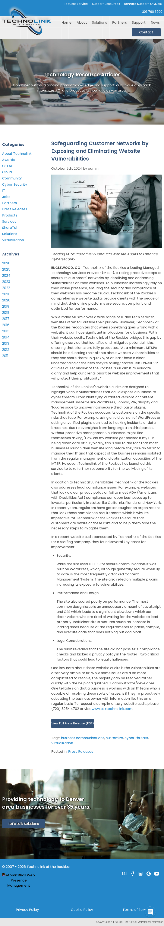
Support (139, 22)
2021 (5, 294)
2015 (5, 331)
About (82, 22)
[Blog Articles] (124, 873)
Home (67, 22)
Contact (146, 32)
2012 (5, 349)
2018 (5, 312)
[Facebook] (132, 873)
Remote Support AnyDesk (143, 4)
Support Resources (106, 4)
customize (114, 737)
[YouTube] (156, 873)
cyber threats (136, 737)
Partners (119, 22)
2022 (6, 287)
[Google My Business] (148, 873)
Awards (8, 159)
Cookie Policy (82, 909)
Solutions (99, 22)
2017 (5, 318)
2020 (6, 300)
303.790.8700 (152, 12)
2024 (6, 275)
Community (12, 178)
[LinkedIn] (140, 873)
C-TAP (7, 165)
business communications (82, 737)
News (155, 22)
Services (9, 221)
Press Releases (80, 751)
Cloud (7, 172)
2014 (6, 337)
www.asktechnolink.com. (112, 708)
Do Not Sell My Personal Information (144, 921)
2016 (5, 325)
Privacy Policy (27, 909)
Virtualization (62, 743)
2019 (5, 306)
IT (3, 190)
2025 (6, 269)
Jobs (6, 196)
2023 (6, 281)
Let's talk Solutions (23, 823)
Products (9, 215)
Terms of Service (137, 909)
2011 (5, 355)
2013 (5, 343)
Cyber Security (14, 184)
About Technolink (17, 153)
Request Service (76, 4)
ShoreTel (9, 227)
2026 (6, 263)
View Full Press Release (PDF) (72, 723)
